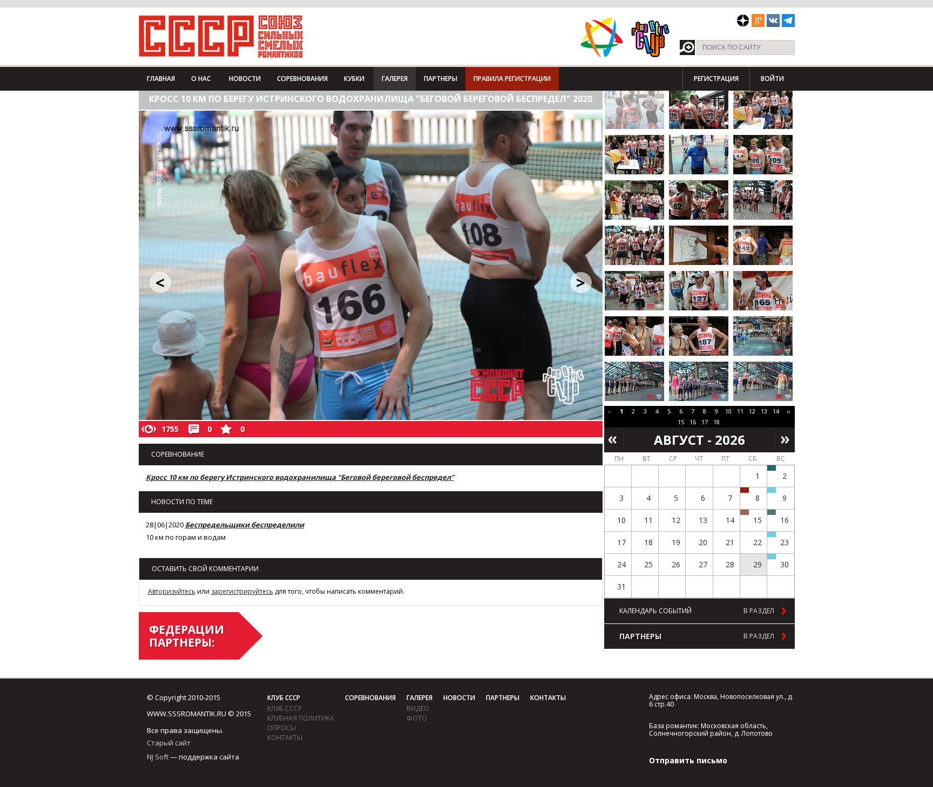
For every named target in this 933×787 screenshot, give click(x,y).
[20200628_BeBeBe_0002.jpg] (634, 109)
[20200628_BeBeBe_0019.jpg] (698, 245)
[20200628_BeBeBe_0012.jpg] (763, 154)
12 (752, 411)
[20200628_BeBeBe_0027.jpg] (763, 336)
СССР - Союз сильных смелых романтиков (221, 36)
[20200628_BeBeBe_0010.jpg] (698, 154)
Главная (161, 78)
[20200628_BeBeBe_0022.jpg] (698, 290)
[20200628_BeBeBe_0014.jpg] (634, 200)
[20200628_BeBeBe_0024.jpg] (634, 336)
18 (716, 422)
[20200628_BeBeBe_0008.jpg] (634, 154)
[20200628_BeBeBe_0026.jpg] (698, 336)
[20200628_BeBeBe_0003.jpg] (698, 109)
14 (776, 411)
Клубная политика (300, 718)
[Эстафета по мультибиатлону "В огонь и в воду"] (771, 534)
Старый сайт (169, 743)
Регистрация (716, 78)
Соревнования (302, 78)
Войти (772, 78)
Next (785, 440)
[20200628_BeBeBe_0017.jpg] (763, 200)
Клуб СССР (283, 697)
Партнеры (440, 78)
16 (692, 422)
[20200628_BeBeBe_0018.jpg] (634, 245)
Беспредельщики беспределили (244, 525)
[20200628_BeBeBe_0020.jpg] (763, 245)
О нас (201, 78)
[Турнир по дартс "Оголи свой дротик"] (744, 490)
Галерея (395, 78)
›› (788, 411)
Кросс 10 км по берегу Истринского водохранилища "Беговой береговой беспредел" (300, 477)
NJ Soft (157, 757)
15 (681, 422)
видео (418, 708)
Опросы (281, 727)
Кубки (354, 78)
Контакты (284, 737)
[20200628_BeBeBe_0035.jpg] (763, 381)
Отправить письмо (688, 760)
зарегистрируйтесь (242, 591)
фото (417, 718)
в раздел (758, 611)
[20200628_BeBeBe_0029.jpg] (634, 381)
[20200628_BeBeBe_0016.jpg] (698, 200)
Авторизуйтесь (171, 591)
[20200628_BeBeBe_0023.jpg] (763, 290)
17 (704, 422)
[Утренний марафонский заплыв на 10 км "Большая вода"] (771, 556)
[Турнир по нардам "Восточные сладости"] (744, 512)
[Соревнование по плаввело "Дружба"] (771, 468)
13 (764, 411)
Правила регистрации (512, 78)
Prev (613, 440)
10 (728, 411)
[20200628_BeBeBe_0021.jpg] (634, 290)
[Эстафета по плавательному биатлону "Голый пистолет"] (771, 490)
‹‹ (609, 411)
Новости (245, 78)
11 (740, 411)
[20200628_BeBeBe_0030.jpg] (698, 381)
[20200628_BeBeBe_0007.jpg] (763, 109)
